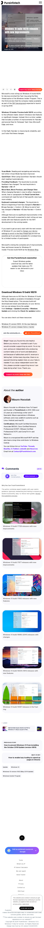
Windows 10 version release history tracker (18, 327)
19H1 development (19, 103)
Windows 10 (15, 767)
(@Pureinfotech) (26, 46)
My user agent (21, 871)
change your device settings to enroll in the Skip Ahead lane (19, 232)
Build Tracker (21, 875)
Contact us (21, 887)
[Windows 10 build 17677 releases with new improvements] (22, 549)
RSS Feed (21, 891)
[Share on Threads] (14, 89)
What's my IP (21, 864)
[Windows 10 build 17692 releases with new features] (22, 585)
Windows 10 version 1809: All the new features (19, 324)
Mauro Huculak (15, 45)
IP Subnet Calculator (21, 867)
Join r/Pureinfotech (34, 333)
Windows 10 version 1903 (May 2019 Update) (18, 771)
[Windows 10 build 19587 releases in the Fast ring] (22, 693)
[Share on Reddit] (3, 89)
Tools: (21, 860)
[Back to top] (22, 837)
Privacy (21, 884)
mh (22, 926)
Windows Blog (33, 250)
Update (5, 767)
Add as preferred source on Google (22, 850)
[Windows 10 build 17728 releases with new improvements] (22, 513)
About (21, 880)
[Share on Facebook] (10, 89)
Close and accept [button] (26, 908)
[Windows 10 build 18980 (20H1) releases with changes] (22, 621)
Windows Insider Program (11, 776)
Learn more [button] (25, 904)
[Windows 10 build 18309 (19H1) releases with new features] (22, 657)
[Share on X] (7, 89)
